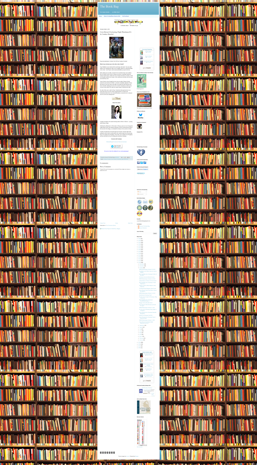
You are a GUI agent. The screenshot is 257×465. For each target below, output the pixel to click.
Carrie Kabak (149, 52)
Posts (139, 191)
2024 (139, 242)
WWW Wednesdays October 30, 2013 (147, 269)
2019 (139, 251)
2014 (139, 260)
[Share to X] (126, 157)
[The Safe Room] (142, 371)
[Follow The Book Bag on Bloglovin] (142, 169)
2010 (139, 345)
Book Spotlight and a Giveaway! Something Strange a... (146, 300)
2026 (139, 238)
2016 (139, 256)
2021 (139, 247)
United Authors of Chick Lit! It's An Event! (147, 280)
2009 (139, 347)
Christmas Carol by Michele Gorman (147, 277)
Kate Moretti (149, 62)
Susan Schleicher (143, 227)
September (141, 325)
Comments (140, 194)
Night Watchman (125, 159)
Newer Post (102, 223)
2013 (139, 262)
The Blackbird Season (148, 61)
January (141, 340)
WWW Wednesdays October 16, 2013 (147, 293)
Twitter (119, 141)
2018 (139, 253)
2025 (139, 240)
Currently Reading (147, 49)
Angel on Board (148, 56)
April (140, 334)
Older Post (130, 223)
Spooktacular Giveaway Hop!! (145, 295)
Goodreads (124, 141)
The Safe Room (148, 369)
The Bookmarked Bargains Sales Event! (147, 288)
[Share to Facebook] (127, 157)
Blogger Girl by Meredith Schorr (146, 302)
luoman (127, 456)
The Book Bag (109, 6)
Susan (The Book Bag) (147, 389)
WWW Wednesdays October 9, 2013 (147, 307)
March (140, 336)
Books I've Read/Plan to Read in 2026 (112, 16)
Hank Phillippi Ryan (149, 366)
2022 (139, 246)
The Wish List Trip (148, 358)
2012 (139, 342)
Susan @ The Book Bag (144, 226)
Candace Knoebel (107, 159)
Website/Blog (109, 141)
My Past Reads (125, 16)
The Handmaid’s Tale (148, 353)
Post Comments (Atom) (111, 225)
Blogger (136, 456)
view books (153, 395)
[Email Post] (122, 157)
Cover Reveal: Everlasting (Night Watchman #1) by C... (146, 322)
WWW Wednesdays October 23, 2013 (147, 278)
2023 (139, 244)
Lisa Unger (149, 370)
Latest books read (147, 352)
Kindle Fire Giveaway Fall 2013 (145, 315)
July (140, 329)
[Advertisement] (116, 211)
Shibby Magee (148, 51)
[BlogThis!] (125, 157)
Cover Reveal (113, 159)
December (141, 264)
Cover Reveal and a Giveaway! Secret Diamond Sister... (147, 318)
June (140, 330)
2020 (139, 249)
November (141, 265)
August (141, 327)
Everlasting (119, 159)
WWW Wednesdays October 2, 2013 (147, 320)
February (141, 338)
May (140, 332)
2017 (139, 255)
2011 (139, 344)
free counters (139, 446)
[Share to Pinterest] (129, 157)
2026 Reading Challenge (147, 387)
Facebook (115, 141)
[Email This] (124, 157)
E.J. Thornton (149, 57)
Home (100, 16)
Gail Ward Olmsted (149, 376)
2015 (139, 258)
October (141, 267)
